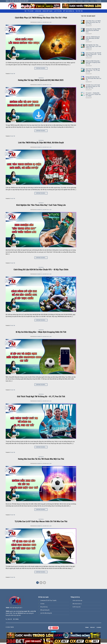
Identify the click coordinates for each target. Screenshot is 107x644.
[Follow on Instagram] (97, 1)
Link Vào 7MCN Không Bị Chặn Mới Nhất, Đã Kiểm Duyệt (41, 142)
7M (25, 11)
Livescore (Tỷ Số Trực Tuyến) (48, 600)
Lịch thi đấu (80, 1)
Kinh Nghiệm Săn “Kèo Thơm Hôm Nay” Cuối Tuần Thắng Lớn (41, 205)
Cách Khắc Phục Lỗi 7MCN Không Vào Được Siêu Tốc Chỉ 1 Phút (41, 17)
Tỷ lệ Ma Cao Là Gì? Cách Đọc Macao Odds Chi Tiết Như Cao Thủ (41, 521)
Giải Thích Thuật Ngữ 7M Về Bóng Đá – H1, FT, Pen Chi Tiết (41, 396)
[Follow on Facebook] (96, 1)
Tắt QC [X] (54, 631)
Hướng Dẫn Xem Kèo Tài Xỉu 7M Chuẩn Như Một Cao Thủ (41, 459)
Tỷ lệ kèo (92, 1)
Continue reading (41, 68)
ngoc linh (48, 22)
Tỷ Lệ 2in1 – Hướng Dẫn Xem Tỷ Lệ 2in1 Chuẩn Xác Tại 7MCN (93, 94)
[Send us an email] (100, 1)
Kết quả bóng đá (63, 1)
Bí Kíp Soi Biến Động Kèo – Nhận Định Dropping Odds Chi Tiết (41, 332)
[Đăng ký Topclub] (40, 5)
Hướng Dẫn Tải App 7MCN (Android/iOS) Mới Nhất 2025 (41, 80)
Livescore (86, 1)
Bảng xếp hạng (72, 1)
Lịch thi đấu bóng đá (46, 613)
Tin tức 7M (79, 11)
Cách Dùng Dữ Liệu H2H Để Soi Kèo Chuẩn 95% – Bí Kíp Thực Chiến (41, 269)
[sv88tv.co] (12, 6)
